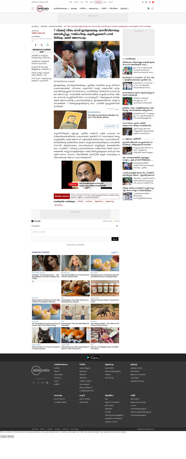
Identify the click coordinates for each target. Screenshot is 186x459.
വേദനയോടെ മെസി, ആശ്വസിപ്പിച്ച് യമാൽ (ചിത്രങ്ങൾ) (138, 94)
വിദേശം (57, 371)
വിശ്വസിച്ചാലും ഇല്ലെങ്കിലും (114, 415)
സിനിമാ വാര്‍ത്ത (85, 381)
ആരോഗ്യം (93, 8)
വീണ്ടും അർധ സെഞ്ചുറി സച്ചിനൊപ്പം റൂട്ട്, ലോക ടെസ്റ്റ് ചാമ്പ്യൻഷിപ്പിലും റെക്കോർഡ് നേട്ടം (138, 189)
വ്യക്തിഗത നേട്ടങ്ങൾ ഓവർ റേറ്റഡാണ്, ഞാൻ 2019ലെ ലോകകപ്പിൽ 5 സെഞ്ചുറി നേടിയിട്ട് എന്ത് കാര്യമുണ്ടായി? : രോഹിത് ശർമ (41, 62)
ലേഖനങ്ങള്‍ (109, 368)
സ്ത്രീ (103, 8)
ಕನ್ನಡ (104, 2)
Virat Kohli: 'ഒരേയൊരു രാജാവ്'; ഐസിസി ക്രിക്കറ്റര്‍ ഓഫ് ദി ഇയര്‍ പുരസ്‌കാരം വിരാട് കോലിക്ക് (41, 79)
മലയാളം (98, 2)
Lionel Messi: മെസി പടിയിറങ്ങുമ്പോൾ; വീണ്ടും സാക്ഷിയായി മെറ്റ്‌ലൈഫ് (137, 124)
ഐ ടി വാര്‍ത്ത (84, 399)
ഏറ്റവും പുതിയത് (133, 139)
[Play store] (149, 8)
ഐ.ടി (56, 381)
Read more (73, 184)
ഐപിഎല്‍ (134, 378)
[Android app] (93, 357)
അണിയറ (82, 378)
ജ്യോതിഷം (99, 201)
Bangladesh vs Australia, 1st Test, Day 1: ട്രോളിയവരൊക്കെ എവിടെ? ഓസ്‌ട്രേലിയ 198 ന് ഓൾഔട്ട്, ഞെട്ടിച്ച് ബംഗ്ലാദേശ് (138, 78)
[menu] (33, 8)
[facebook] (142, 2)
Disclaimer (58, 429)
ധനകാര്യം (57, 378)
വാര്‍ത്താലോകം (60, 8)
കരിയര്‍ (56, 384)
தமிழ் (82, 2)
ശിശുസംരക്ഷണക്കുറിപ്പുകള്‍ (140, 412)
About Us (42, 429)
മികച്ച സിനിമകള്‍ (85, 388)
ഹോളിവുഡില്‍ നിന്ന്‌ (86, 391)
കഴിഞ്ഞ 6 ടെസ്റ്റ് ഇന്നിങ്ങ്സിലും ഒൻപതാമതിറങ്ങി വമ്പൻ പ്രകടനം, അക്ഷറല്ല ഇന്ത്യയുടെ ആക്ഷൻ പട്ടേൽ (41, 56)
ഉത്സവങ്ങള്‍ (109, 405)
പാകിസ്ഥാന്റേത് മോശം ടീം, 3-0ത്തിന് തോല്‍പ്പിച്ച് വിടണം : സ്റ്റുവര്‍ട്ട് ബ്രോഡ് (138, 174)
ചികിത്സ (108, 375)
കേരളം (74, 8)
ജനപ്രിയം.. (59, 205)
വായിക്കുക (130, 59)
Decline (10, 436)
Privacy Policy (74, 429)
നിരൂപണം (83, 375)
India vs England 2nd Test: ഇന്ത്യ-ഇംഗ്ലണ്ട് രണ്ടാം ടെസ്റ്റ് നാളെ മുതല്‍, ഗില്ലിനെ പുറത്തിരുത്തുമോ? (94, 196)
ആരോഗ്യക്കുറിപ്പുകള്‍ (113, 371)
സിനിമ (82, 8)
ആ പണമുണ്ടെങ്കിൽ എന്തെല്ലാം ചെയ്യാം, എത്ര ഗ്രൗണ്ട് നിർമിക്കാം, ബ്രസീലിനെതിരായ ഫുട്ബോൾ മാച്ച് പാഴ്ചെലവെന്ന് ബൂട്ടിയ (138, 159)
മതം (106, 399)
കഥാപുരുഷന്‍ (84, 384)
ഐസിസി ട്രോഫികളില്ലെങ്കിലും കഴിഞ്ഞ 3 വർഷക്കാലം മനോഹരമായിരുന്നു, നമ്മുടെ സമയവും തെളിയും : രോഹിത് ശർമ (41, 68)
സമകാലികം (58, 375)
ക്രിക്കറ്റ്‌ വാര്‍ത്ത (55, 26)
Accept (3, 436)
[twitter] (146, 2)
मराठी (86, 2)
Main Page (35, 429)
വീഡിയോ (114, 8)
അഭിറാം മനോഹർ (38, 33)
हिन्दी (70, 2)
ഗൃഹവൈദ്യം (109, 378)
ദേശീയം (57, 368)
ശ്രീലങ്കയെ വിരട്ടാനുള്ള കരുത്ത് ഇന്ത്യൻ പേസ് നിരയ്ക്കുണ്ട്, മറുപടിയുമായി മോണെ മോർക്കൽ (138, 63)
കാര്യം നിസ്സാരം (84, 368)
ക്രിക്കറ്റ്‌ (124, 8)
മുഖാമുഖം (83, 371)
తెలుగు (92, 2)
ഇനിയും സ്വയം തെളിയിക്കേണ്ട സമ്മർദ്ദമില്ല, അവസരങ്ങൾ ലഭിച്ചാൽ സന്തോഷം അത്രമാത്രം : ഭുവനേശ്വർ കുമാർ (138, 109)
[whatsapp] (47, 45)
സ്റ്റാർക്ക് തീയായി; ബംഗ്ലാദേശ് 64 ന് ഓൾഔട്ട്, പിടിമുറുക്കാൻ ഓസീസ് (137, 143)
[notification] (153, 8)
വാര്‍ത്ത (89, 201)
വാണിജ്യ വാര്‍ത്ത (60, 402)
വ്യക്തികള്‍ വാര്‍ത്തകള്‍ (113, 418)
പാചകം (133, 405)
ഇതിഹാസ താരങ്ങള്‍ (138, 375)
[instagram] (149, 2)
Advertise (50, 429)
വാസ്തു (108, 412)
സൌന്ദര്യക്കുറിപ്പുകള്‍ (138, 409)
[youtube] (153, 2)
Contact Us (66, 429)
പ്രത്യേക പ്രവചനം (111, 422)
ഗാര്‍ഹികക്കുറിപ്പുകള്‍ (138, 415)
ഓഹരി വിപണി (59, 399)
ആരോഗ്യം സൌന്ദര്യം (138, 402)
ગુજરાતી (110, 2)
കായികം (35, 26)
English (76, 2)
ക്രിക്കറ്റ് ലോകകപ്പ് (137, 381)
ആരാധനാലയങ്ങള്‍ (112, 402)
